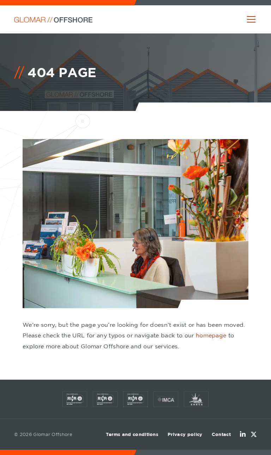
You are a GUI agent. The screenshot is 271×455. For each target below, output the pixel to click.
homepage (211, 335)
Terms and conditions (132, 434)
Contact (221, 434)
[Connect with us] (242, 434)
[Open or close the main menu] (251, 19)
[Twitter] (253, 434)
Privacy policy (185, 434)
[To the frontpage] (53, 19)
